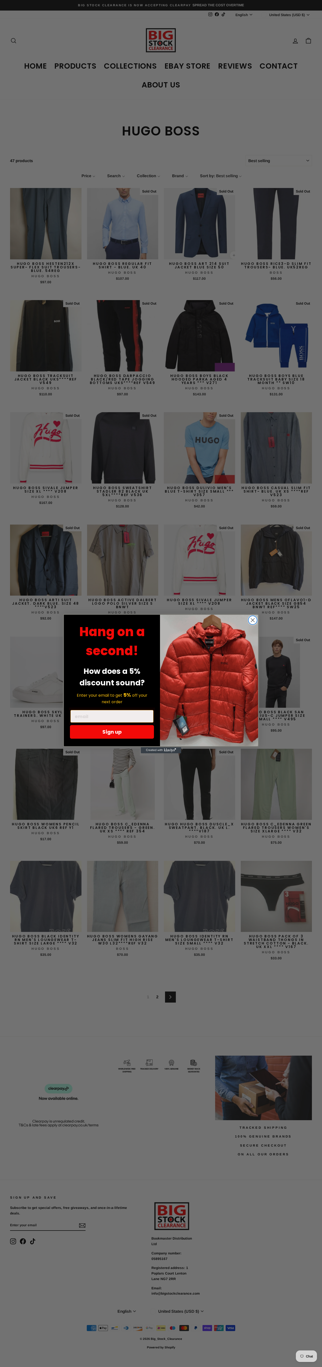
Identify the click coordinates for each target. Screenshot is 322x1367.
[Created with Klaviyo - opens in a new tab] (161, 750)
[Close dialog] (252, 620)
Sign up (112, 731)
